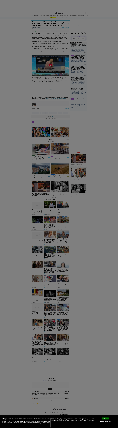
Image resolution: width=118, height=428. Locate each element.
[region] (59, 421)
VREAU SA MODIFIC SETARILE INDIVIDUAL (105, 422)
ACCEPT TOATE (105, 418)
